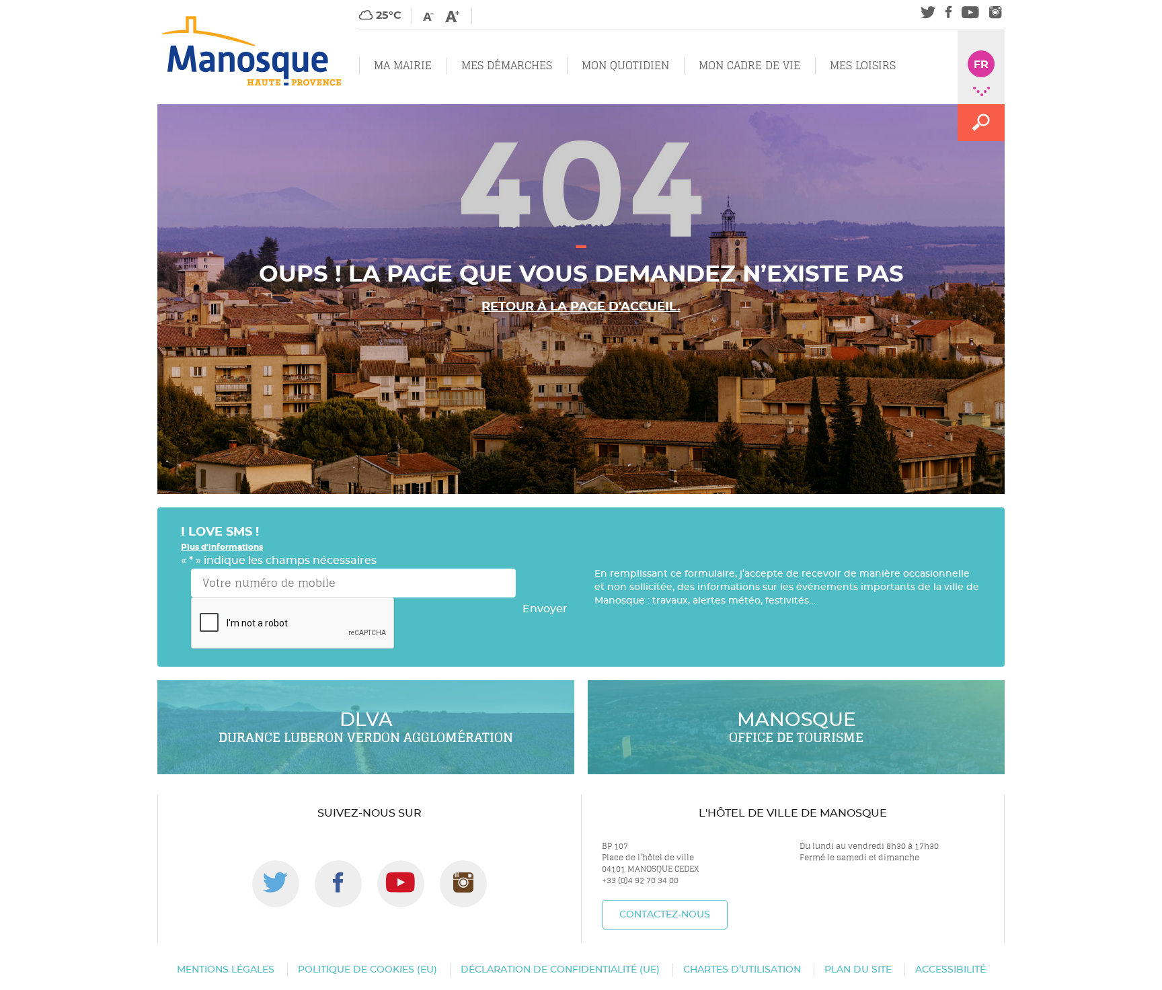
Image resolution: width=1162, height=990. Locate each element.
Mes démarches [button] (506, 65)
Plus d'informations (222, 547)
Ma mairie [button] (403, 65)
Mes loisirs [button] (863, 65)
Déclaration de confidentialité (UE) (560, 970)
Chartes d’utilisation (742, 970)
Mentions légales (225, 970)
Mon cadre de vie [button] (749, 65)
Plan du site (858, 970)
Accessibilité (950, 970)
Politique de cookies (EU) (367, 970)
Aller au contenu (125, 7)
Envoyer (545, 609)
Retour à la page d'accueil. (581, 307)
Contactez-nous (664, 914)
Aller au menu (38, 7)
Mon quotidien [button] (625, 65)
